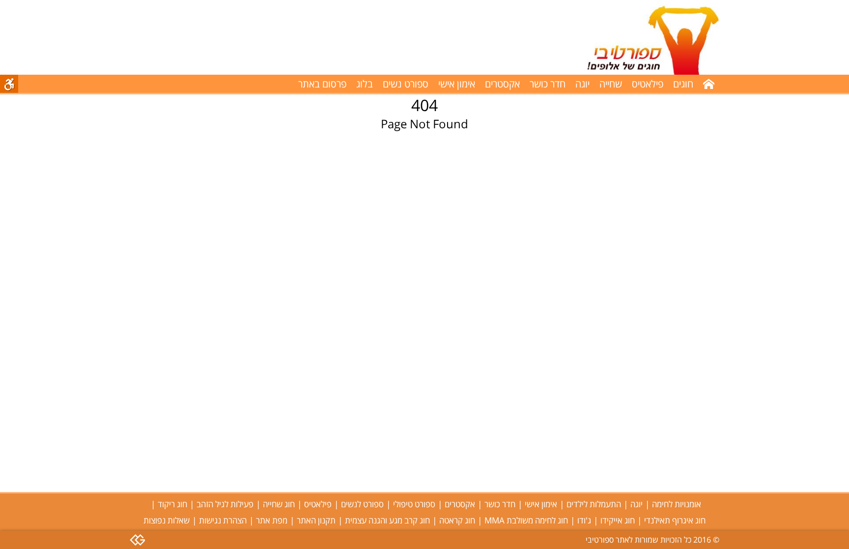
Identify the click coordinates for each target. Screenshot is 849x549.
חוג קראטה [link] (457, 520)
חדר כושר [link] (548, 83)
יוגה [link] (582, 83)
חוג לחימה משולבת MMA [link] (526, 520)
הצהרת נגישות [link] (223, 520)
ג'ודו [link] (584, 520)
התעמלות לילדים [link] (593, 504)
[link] (642, 37)
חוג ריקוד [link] (172, 504)
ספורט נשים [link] (405, 83)
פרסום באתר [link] (322, 83)
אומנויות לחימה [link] (676, 504)
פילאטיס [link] (647, 83)
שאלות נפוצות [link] (166, 520)
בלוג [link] (364, 83)
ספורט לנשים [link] (362, 504)
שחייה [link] (610, 83)
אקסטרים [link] (502, 83)
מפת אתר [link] (271, 520)
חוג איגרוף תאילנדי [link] (675, 520)
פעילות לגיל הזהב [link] (225, 504)
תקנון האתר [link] (316, 520)
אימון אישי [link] (456, 83)
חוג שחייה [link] (279, 504)
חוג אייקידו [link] (617, 520)
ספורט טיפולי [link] (414, 504)
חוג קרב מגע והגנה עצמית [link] (387, 520)
